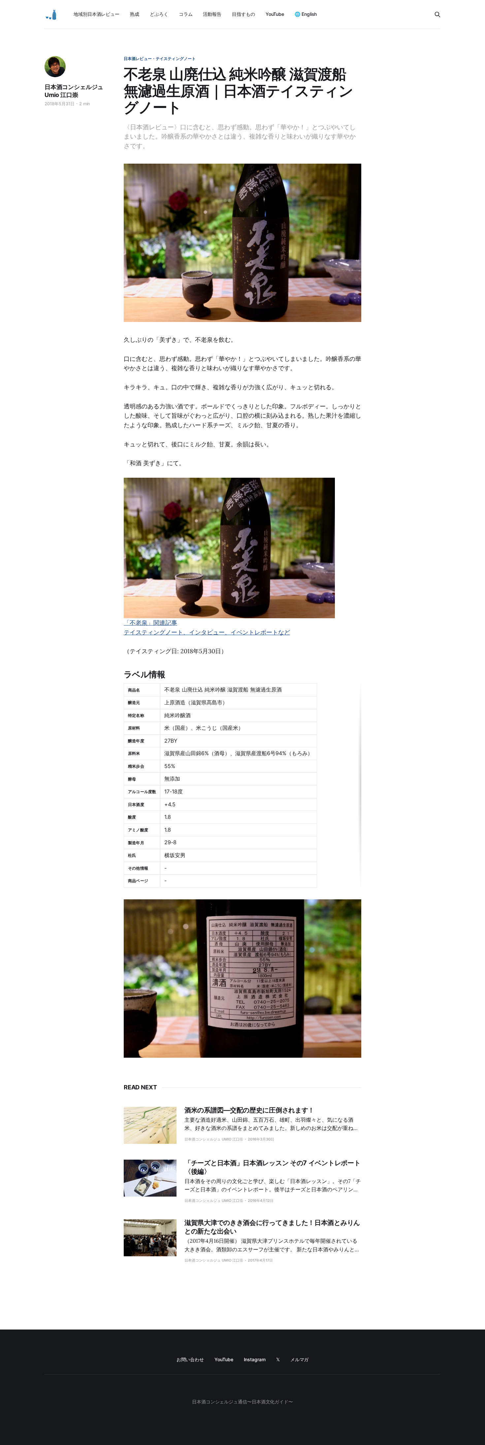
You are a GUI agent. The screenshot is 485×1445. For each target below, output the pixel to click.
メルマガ (299, 1359)
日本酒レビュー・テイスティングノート (160, 58)
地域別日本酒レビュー (96, 14)
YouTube (275, 14)
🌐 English (306, 14)
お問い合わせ (190, 1359)
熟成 (134, 14)
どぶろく (159, 14)
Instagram (255, 1359)
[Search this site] (437, 14)
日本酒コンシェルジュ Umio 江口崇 (74, 90)
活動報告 (212, 14)
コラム (186, 14)
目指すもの (243, 14)
